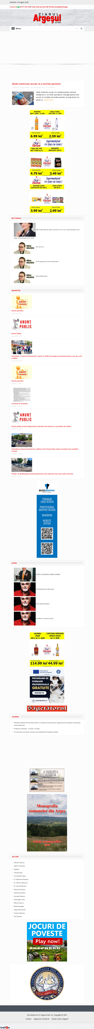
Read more (48, 100)
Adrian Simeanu (19, 866)
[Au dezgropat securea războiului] (25, 261)
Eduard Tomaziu (19, 889)
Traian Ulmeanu (19, 913)
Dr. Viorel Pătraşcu (20, 886)
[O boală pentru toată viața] (25, 589)
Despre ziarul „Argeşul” (60, 1019)
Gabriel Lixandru (19, 893)
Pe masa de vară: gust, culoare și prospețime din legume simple (36, 732)
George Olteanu (24, 87)
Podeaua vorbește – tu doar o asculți (27, 729)
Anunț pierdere (17, 381)
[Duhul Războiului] (25, 276)
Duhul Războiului (41, 276)
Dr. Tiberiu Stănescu (21, 883)
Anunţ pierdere (17, 311)
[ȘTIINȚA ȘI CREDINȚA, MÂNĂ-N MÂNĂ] (25, 574)
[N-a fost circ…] (25, 247)
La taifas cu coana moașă (44, 618)
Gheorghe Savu (19, 900)
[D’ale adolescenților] (25, 604)
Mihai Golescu (19, 903)
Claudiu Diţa (18, 873)
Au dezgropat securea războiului (47, 261)
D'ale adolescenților (43, 604)
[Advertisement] (47, 48)
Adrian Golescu (19, 863)
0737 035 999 (25, 7)
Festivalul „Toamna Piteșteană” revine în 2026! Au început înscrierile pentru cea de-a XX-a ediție (46, 357)
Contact (13, 7)
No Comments (50, 87)
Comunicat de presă (19, 403)
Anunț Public (16, 333)
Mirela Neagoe (19, 906)
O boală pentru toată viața (45, 589)
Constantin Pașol (20, 876)
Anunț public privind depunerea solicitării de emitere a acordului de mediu (41, 426)
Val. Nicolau (18, 916)
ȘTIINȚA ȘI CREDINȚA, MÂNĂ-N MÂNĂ (48, 574)
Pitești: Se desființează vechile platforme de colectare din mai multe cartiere (42, 474)
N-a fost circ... (40, 247)
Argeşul (16, 869)
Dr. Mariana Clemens (21, 879)
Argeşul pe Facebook (41, 1019)
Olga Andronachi (19, 910)
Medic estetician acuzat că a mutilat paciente (36, 83)
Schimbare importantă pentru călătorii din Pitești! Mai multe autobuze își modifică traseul (44, 450)
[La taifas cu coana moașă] (25, 618)
